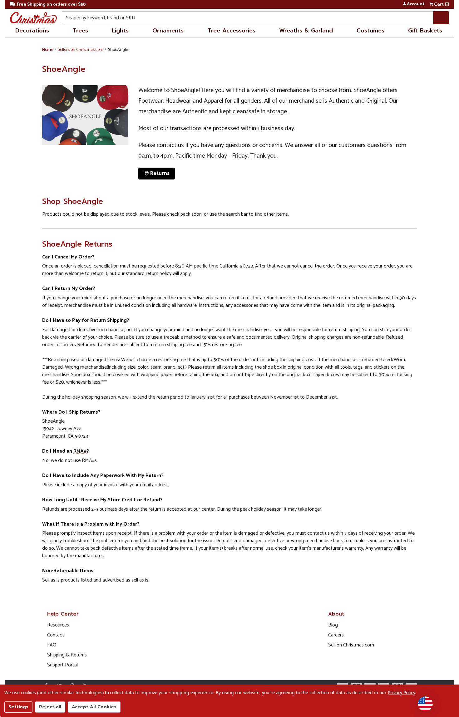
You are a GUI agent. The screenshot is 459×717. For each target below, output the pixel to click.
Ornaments (168, 30)
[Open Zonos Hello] (425, 703)
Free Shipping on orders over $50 (51, 4)
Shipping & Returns (67, 655)
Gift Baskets (425, 30)
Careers (336, 635)
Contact (55, 635)
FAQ (52, 645)
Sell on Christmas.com (351, 645)
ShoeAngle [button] (118, 50)
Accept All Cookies (94, 707)
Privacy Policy (401, 692)
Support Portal (62, 665)
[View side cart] (447, 4)
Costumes (370, 30)
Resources (58, 625)
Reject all (50, 707)
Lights (120, 30)
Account (415, 4)
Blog (333, 625)
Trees (80, 30)
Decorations (32, 30)
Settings (18, 707)
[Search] (441, 17)
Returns (160, 173)
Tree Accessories (231, 30)
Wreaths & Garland (306, 30)
